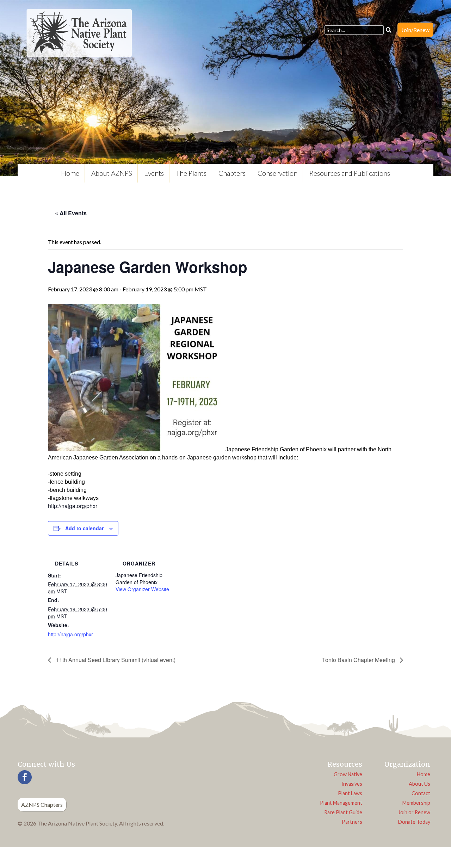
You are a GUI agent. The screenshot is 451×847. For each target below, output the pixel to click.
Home (70, 173)
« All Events (71, 213)
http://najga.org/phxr (72, 506)
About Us (419, 784)
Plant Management (341, 803)
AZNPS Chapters (42, 804)
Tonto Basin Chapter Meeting (359, 660)
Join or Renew (414, 812)
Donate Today (414, 822)
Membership (416, 803)
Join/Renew (415, 29)
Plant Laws (350, 793)
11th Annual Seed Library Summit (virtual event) (115, 660)
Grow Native (348, 774)
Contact (421, 793)
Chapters (232, 173)
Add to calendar (84, 528)
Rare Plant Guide (343, 812)
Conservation (277, 173)
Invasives (351, 784)
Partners (352, 822)
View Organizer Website (142, 589)
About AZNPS (111, 173)
